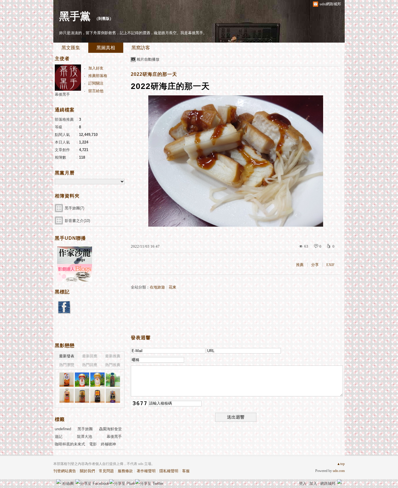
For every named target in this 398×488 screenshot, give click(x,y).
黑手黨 (75, 16)
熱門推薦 (112, 365)
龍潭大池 (84, 436)
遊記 (58, 436)
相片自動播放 (148, 59)
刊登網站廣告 (64, 471)
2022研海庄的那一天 (154, 74)
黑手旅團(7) (74, 208)
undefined (63, 429)
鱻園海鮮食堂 (110, 429)
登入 (303, 483)
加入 (313, 483)
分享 (315, 265)
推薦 (300, 265)
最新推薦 (112, 356)
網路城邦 (327, 483)
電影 (93, 444)
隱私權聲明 (168, 471)
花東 (172, 287)
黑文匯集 (70, 47)
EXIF (330, 265)
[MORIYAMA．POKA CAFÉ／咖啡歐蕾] (97, 379)
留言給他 (95, 91)
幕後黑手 (62, 94)
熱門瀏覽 (66, 365)
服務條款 (125, 471)
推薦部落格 (97, 76)
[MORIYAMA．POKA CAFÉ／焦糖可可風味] (82, 379)
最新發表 (66, 356)
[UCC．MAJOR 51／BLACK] (97, 396)
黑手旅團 (85, 429)
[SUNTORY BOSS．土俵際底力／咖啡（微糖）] (113, 396)
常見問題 (106, 471)
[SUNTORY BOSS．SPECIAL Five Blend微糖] (82, 396)
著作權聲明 (146, 471)
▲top (341, 464)
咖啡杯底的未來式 (70, 444)
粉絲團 (68, 483)
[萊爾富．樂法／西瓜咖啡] (113, 379)
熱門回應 (89, 365)
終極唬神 (108, 444)
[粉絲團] (58, 481)
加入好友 (95, 68)
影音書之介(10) (77, 220)
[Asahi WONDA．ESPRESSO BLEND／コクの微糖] (66, 396)
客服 (186, 471)
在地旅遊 (157, 287)
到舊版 (104, 18)
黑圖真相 (105, 47)
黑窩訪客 (140, 47)
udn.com (339, 471)
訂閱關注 (95, 83)
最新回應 (89, 356)
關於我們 (87, 471)
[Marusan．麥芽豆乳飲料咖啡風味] (66, 379)
